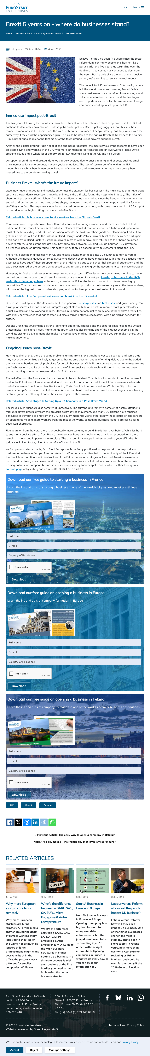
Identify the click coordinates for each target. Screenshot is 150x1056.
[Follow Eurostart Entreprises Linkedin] (129, 997)
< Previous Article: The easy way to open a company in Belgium (75, 835)
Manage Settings (59, 1050)
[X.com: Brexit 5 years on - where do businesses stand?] (18, 822)
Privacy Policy (135, 1025)
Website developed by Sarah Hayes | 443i (32, 1029)
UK (12, 805)
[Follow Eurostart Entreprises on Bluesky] (118, 997)
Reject (34, 1050)
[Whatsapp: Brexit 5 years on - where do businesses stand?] (52, 822)
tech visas (108, 303)
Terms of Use (117, 1025)
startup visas (87, 303)
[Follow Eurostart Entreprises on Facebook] (107, 997)
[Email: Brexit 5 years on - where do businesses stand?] (27, 822)
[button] (125, 7)
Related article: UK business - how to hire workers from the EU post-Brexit (53, 217)
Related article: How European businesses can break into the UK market (51, 296)
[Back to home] (17, 7)
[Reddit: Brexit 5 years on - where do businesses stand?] (44, 822)
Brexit (28, 805)
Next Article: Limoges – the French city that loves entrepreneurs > (75, 841)
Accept (14, 1050)
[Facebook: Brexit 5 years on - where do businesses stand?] (10, 822)
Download (19, 579)
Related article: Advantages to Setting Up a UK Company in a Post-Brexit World (56, 401)
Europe (48, 805)
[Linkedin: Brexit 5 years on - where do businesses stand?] (35, 822)
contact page (14, 469)
